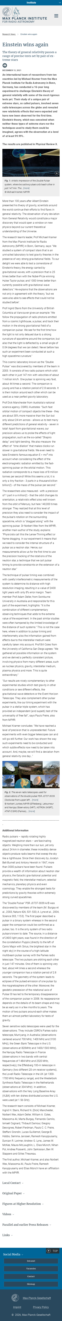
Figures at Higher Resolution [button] (21, 1203)
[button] (57, 173)
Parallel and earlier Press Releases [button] (25, 1224)
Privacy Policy (41, 1307)
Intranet (31, 1261)
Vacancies (31, 1268)
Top (55, 1251)
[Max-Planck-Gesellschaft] (17, 1298)
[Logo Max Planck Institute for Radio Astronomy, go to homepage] (25, 15)
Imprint (17, 1307)
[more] (26, 188)
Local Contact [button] (11, 1183)
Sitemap (31, 1284)
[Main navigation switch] (56, 16)
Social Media (12, 1254)
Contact (31, 1276)
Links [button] (6, 1235)
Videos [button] (7, 1214)
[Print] (4, 65)
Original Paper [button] (12, 1193)
